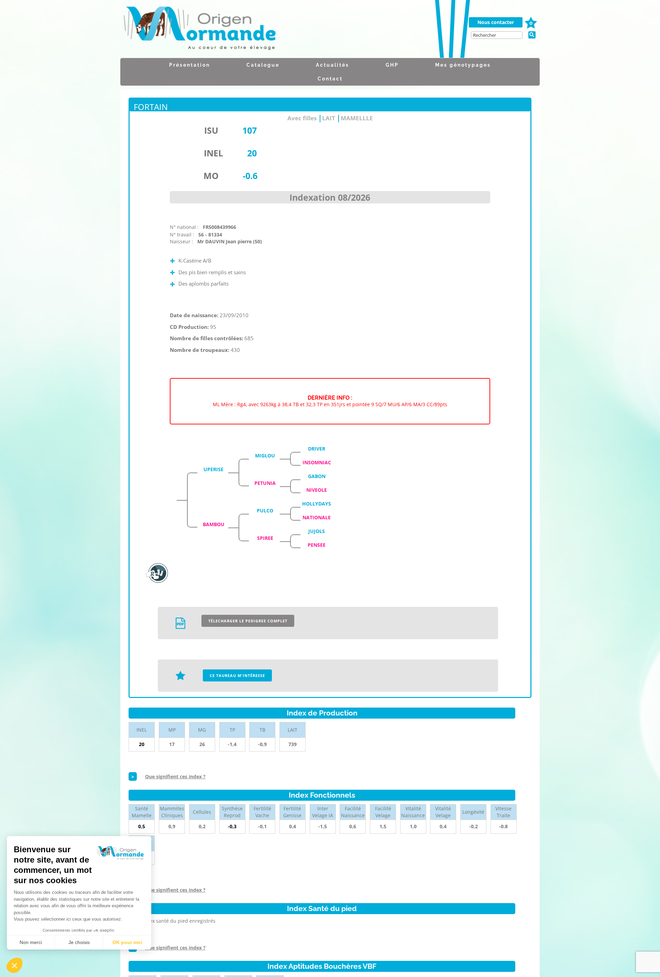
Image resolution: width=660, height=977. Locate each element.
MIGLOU (265, 455)
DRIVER (316, 448)
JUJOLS (316, 531)
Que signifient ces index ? (175, 776)
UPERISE (213, 469)
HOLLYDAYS (316, 503)
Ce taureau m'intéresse (237, 675)
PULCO (265, 510)
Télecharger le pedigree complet (247, 620)
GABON (317, 476)
